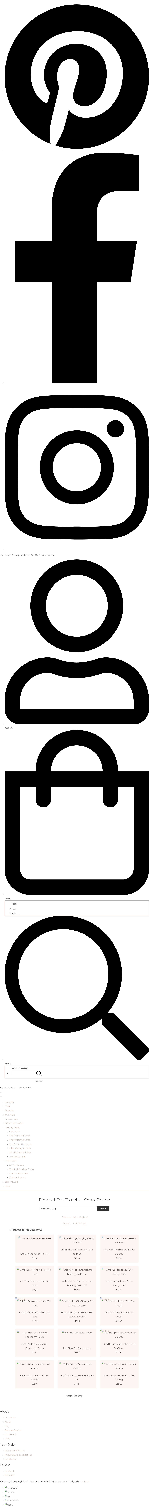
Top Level (66, 1223)
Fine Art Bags (11, 1119)
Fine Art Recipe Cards (19, 1140)
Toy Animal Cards (17, 1156)
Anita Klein (10, 1115)
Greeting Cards (12, 1127)
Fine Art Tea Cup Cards (20, 1144)
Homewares (11, 1161)
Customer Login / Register (74, 1217)
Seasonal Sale (11, 1182)
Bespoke (9, 1110)
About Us (9, 1102)
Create (86, 1481)
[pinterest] (77, 150)
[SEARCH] (39, 1073)
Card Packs (14, 1131)
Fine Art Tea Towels (14, 1123)
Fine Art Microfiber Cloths (21, 1169)
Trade (7, 1106)
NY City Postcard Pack (20, 1152)
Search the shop (74, 1396)
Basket (12, 909)
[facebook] (77, 382)
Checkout (14, 913)
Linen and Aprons (17, 1177)
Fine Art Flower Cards (19, 1135)
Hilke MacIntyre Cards (20, 1148)
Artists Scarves (16, 1165)
